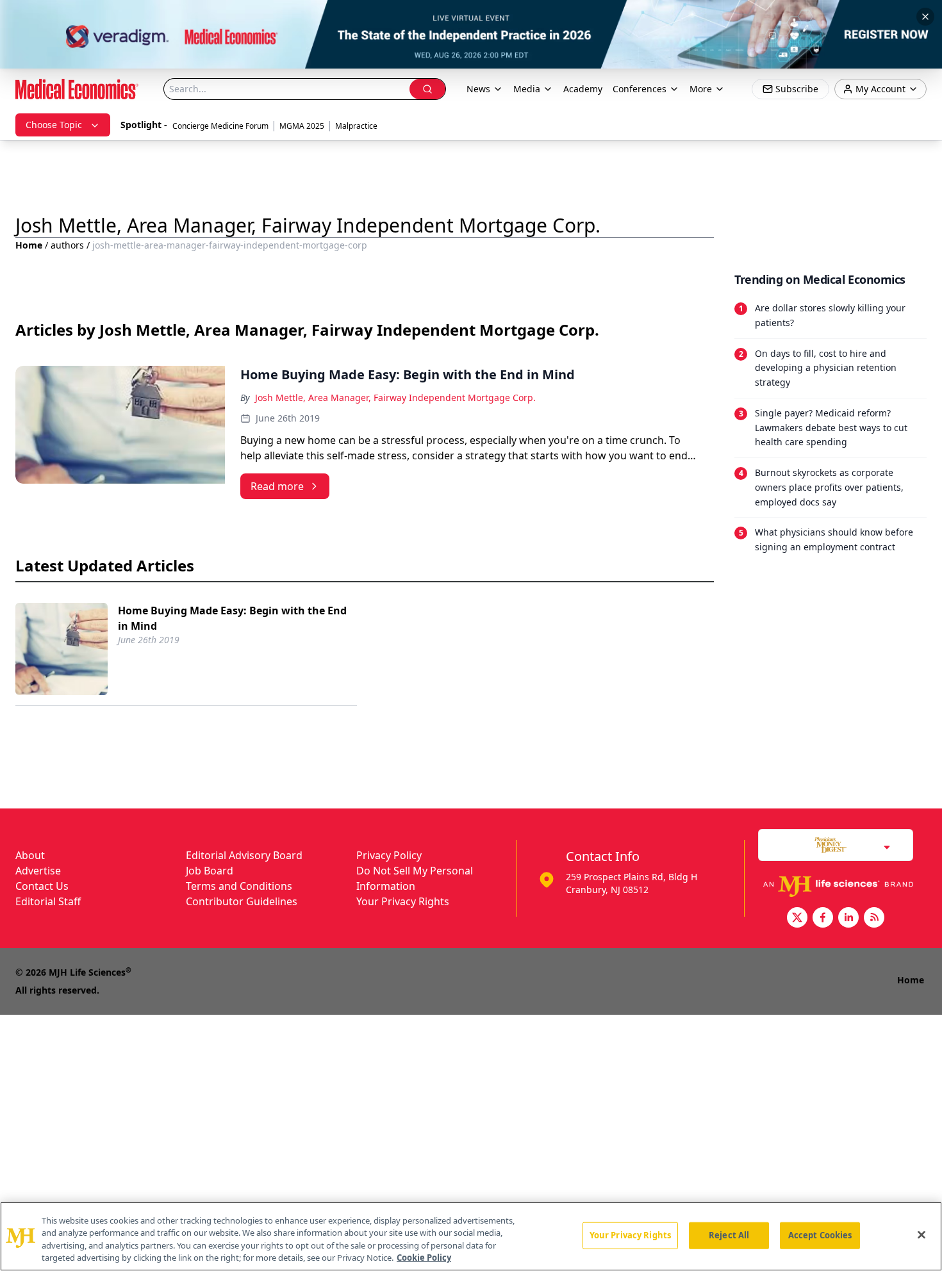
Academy (582, 89)
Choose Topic (54, 125)
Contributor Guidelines (241, 901)
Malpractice (356, 125)
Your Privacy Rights (402, 901)
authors (67, 245)
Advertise (38, 871)
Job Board (209, 871)
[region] (471, 1236)
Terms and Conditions (239, 886)
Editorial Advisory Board (244, 855)
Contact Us (42, 886)
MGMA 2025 (301, 125)
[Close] (921, 1234)
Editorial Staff (48, 901)
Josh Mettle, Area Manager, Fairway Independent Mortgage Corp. (395, 397)
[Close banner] (925, 17)
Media (526, 89)
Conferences (639, 89)
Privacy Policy (389, 855)
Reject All (729, 1235)
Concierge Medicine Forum (220, 125)
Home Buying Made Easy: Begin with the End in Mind (232, 618)
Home (28, 245)
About (30, 855)
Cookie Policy (424, 1257)
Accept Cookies (820, 1235)
